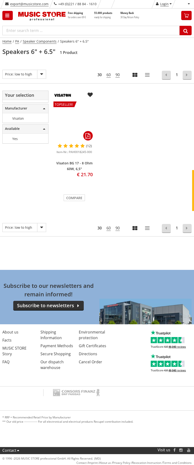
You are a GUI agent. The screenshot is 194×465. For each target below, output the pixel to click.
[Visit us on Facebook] (174, 450)
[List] (147, 75)
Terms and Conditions (177, 463)
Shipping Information (51, 334)
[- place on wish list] (90, 95)
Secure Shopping (55, 353)
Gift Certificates (92, 345)
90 (117, 74)
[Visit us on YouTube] (189, 450)
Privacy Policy (121, 463)
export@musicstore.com (29, 4)
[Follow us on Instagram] (181, 450)
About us (10, 332)
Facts (7, 340)
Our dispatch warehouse (52, 364)
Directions (88, 353)
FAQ (5, 361)
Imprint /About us (99, 463)
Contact (9, 450)
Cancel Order (90, 361)
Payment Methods (56, 345)
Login (164, 4)
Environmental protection (92, 334)
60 (108, 74)
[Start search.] (186, 30)
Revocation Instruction (146, 463)
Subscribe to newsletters (45, 305)
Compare (74, 198)
